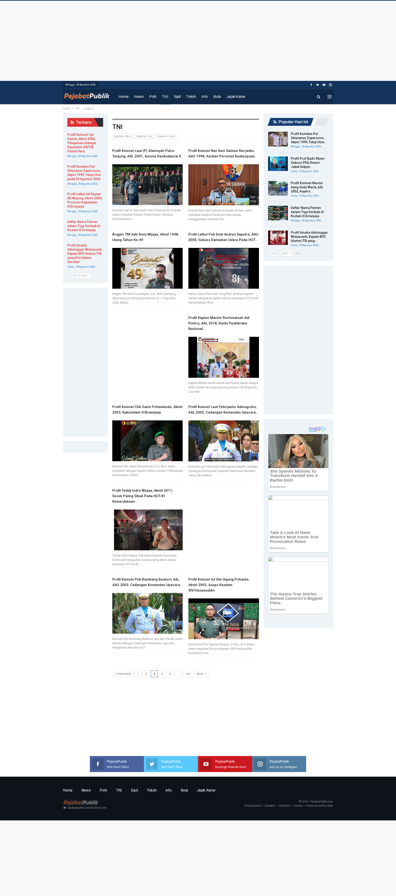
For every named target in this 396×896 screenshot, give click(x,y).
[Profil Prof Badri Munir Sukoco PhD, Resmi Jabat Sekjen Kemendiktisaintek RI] (278, 163)
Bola (217, 97)
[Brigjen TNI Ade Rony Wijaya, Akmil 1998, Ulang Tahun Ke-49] (147, 268)
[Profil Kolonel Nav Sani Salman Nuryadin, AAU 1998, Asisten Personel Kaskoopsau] (223, 184)
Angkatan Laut (144, 136)
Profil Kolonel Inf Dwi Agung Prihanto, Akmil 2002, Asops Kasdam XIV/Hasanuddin (218, 584)
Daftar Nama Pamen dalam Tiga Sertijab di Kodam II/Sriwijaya (307, 212)
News (139, 97)
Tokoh (191, 97)
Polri (152, 97)
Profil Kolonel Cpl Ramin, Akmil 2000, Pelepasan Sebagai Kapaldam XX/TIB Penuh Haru (81, 143)
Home (123, 97)
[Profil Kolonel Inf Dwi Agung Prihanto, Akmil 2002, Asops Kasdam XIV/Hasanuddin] (223, 618)
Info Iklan (284, 805)
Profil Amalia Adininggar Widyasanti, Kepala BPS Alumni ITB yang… (309, 237)
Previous (124, 674)
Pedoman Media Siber (319, 805)
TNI (165, 97)
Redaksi (270, 805)
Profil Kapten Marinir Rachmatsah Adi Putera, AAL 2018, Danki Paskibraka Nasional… (219, 323)
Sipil (177, 97)
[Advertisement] (198, 40)
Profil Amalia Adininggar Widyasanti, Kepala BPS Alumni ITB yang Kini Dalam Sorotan (84, 254)
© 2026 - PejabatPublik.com (316, 801)
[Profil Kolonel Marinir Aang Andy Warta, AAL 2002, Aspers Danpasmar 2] (278, 188)
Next (200, 674)
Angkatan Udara (166, 136)
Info (204, 97)
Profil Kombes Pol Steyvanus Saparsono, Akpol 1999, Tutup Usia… (308, 138)
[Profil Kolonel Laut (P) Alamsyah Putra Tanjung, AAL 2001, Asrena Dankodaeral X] (147, 184)
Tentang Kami (252, 805)
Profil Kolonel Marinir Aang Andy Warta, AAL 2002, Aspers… (307, 187)
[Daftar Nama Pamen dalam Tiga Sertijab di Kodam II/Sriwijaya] (278, 213)
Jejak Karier (235, 97)
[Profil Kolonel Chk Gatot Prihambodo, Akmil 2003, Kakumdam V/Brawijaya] (147, 440)
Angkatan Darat (122, 136)
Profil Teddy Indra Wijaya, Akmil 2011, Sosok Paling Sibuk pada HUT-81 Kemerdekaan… (142, 496)
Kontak (298, 805)
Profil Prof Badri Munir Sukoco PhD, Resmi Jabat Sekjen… (308, 163)
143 (188, 674)
